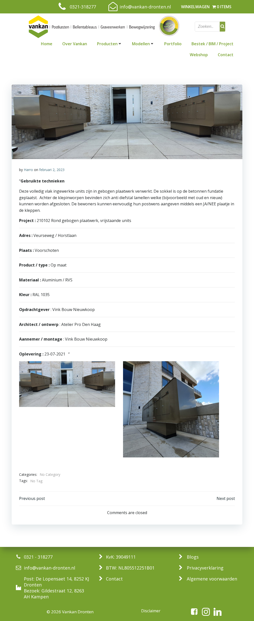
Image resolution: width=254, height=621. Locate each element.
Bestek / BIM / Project (212, 43)
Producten (107, 43)
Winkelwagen (195, 6)
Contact (225, 54)
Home (46, 43)
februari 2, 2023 (51, 169)
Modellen (141, 43)
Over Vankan (74, 43)
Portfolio (173, 43)
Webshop (199, 54)
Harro (28, 169)
